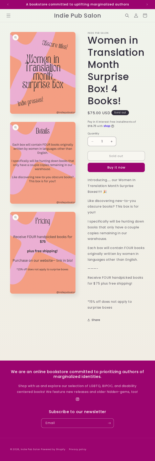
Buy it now (116, 167)
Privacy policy (77, 449)
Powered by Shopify (53, 449)
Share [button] (96, 320)
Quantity (93, 133)
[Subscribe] (109, 423)
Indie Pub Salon (30, 449)
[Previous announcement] (7, 4)
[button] (8, 15)
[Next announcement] (147, 4)
